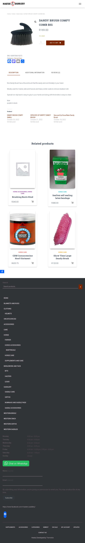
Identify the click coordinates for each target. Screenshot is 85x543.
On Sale (55, 527)
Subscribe (8, 498)
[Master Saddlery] (14, 4)
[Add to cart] (32, 202)
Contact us (42, 532)
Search (5, 282)
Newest (45, 527)
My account (65, 527)
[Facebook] (2, 271)
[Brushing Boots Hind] (22, 169)
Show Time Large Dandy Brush (62, 257)
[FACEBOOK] (5, 514)
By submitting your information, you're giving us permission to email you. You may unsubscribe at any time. (41, 490)
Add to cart (54, 43)
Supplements (10, 527)
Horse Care (19, 14)
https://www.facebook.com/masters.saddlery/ (19, 507)
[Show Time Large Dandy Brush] (62, 229)
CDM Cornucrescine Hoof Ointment (23, 257)
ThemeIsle (50, 538)
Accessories (23, 527)
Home (9, 14)
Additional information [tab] (34, 72)
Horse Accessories (20, 192)
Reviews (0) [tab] (55, 72)
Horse (13, 14)
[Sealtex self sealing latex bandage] (62, 169)
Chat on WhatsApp (18, 463)
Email (8, 480)
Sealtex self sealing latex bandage (62, 196)
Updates (76, 527)
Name (8, 471)
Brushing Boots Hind (22, 197)
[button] (35, 22)
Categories (36, 527)
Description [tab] (13, 72)
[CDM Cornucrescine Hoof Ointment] (22, 229)
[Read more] (72, 203)
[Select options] (72, 263)
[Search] (80, 286)
